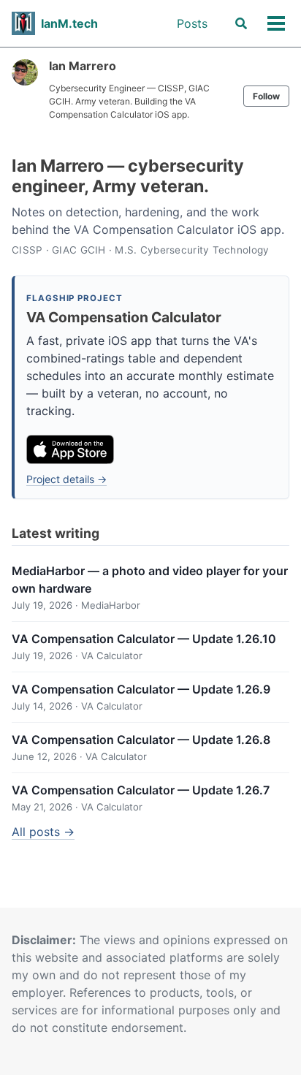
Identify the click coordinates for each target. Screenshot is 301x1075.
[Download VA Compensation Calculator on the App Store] (70, 449)
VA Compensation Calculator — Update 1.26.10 (144, 638)
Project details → (66, 479)
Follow (266, 96)
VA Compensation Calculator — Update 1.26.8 (141, 739)
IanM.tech (69, 23)
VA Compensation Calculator (123, 317)
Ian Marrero (82, 65)
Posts (192, 23)
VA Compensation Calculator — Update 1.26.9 (141, 689)
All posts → (43, 831)
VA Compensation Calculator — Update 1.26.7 (141, 790)
